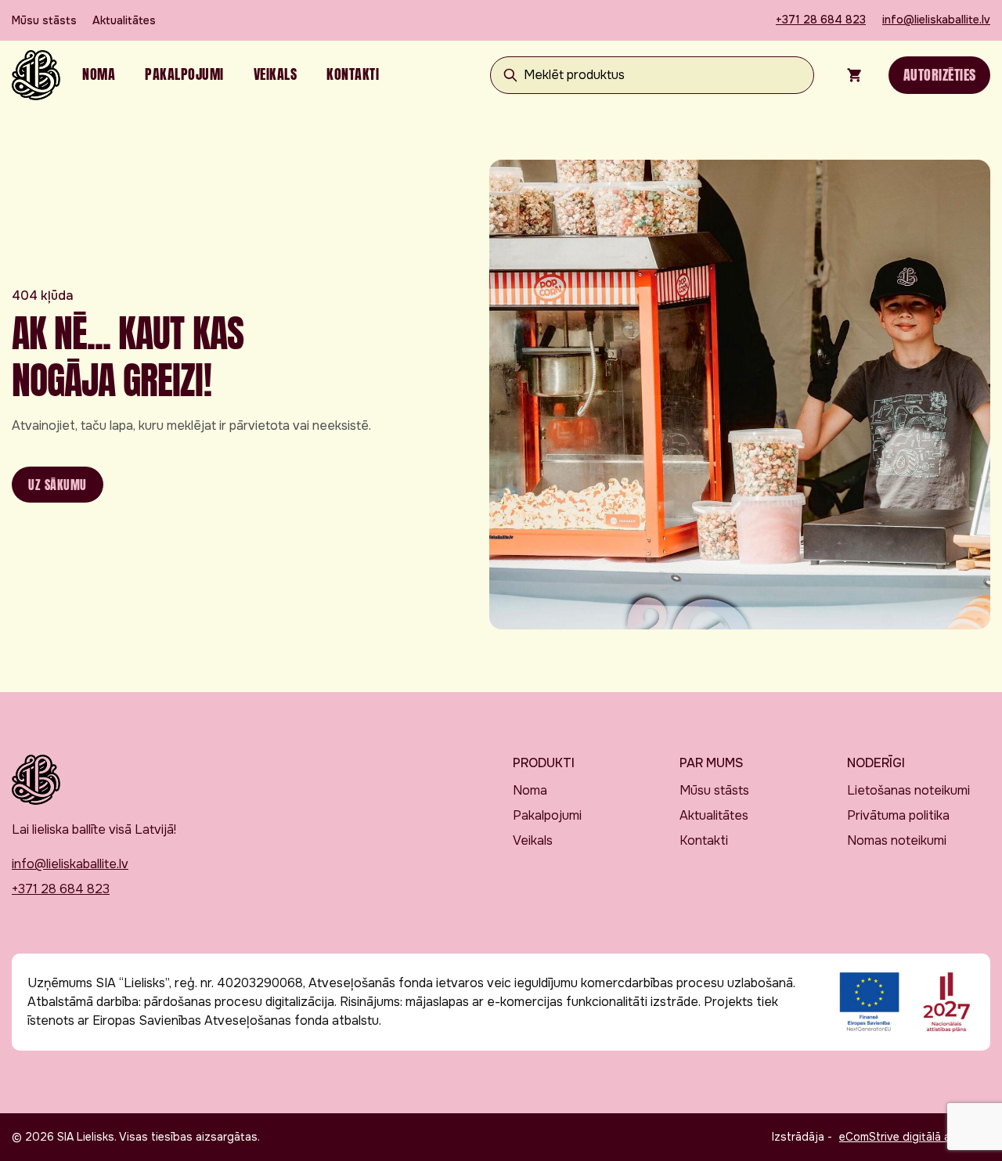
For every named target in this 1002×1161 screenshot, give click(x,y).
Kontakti (352, 74)
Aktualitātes (124, 20)
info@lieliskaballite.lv (936, 20)
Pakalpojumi (184, 74)
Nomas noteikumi (896, 840)
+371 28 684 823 (821, 20)
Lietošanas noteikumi (908, 790)
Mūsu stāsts (44, 20)
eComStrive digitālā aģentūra (914, 1137)
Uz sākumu (57, 484)
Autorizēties (939, 74)
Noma (98, 74)
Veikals (275, 74)
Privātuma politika (898, 815)
